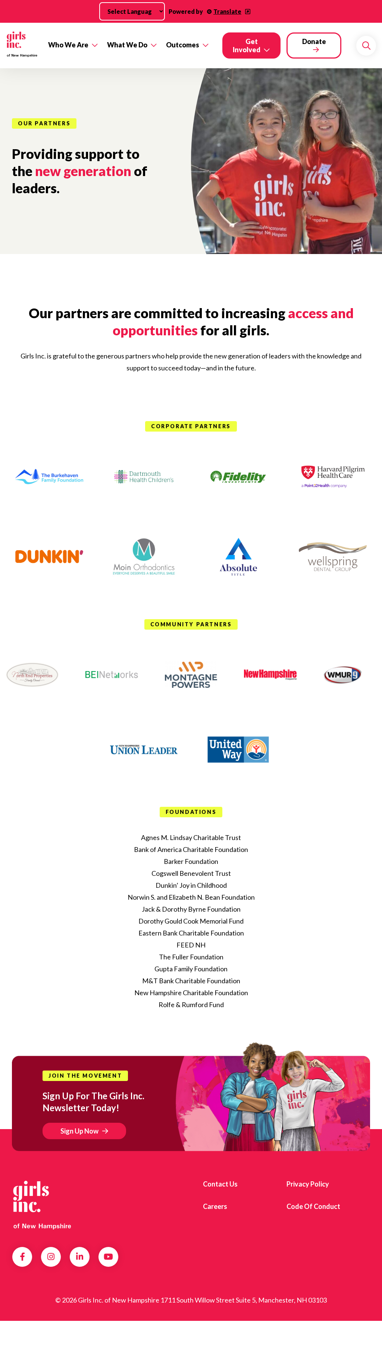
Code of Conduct (313, 1206)
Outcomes (182, 45)
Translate (227, 11)
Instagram (51, 1257)
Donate (314, 41)
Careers (215, 1206)
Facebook (22, 1257)
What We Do (127, 45)
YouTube (108, 1257)
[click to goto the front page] (42, 1203)
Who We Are (68, 45)
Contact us (220, 1184)
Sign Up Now (79, 1131)
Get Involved (246, 45)
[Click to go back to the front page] (22, 46)
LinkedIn (79, 1257)
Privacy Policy (307, 1184)
